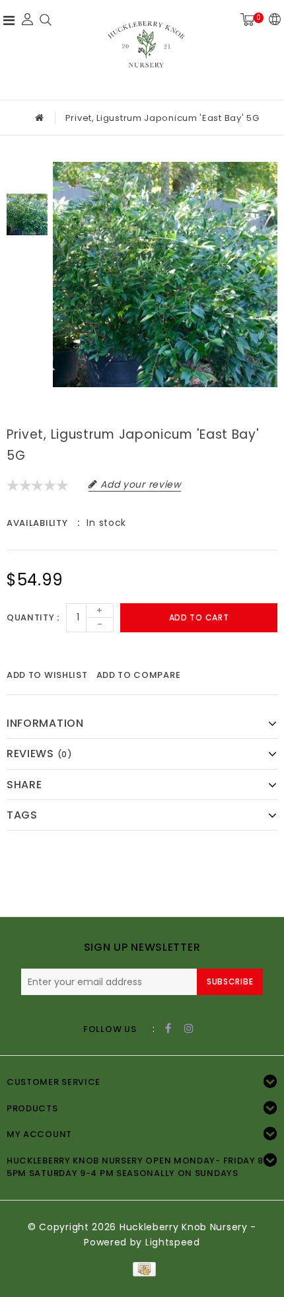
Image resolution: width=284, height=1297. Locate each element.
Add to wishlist (47, 675)
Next (27, 257)
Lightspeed (172, 1242)
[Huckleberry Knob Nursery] (146, 48)
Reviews (40, 753)
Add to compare (138, 675)
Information (45, 723)
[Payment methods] (141, 1268)
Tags (22, 815)
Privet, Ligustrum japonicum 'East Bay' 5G (162, 118)
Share (24, 784)
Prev (27, 172)
